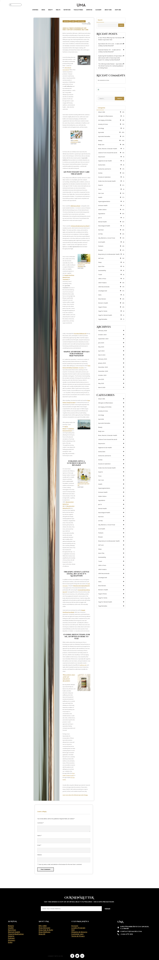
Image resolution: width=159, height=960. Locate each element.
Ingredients (101, 213)
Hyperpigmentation (104, 201)
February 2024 (102, 359)
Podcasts (100, 246)
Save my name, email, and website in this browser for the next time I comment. (60, 864)
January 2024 (102, 363)
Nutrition (67, 10)
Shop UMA (118, 10)
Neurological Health (104, 226)
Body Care (101, 144)
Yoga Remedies (102, 319)
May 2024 (101, 347)
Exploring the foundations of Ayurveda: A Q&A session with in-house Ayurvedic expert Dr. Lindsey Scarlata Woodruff (110, 58)
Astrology (101, 128)
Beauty (50, 10)
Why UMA (43, 926)
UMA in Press (102, 278)
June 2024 (101, 343)
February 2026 (102, 330)
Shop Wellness (44, 932)
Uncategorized (102, 291)
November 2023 (103, 371)
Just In (100, 217)
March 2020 (101, 387)
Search (100, 20)
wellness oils (83, 665)
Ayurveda (35, 10)
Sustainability (102, 270)
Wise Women (102, 299)
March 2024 (101, 355)
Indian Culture (102, 209)
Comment (40, 823)
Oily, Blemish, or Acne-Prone (106, 238)
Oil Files (100, 234)
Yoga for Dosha (102, 311)
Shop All (42, 934)
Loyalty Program (78, 928)
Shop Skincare (44, 928)
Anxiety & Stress (103, 124)
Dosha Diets (101, 165)
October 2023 (102, 375)
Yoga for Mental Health (105, 315)
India (43, 10)
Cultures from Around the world (107, 152)
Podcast (11, 938)
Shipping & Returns (79, 932)
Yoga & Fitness (78, 10)
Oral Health (101, 242)
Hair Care (101, 193)
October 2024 (102, 334)
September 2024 (103, 338)
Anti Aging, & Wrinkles (104, 120)
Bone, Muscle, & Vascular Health (107, 148)
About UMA (108, 10)
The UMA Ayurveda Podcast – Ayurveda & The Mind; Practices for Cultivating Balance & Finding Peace (110, 66)
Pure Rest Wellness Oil (80, 333)
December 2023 (103, 367)
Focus (99, 189)
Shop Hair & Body (46, 930)
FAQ (73, 930)
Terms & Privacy (78, 936)
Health (58, 10)
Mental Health (102, 222)
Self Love (101, 258)
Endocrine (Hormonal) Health (107, 181)
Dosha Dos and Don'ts (104, 169)
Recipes (100, 250)
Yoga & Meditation (16, 934)
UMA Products (80, 21)
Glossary (98, 10)
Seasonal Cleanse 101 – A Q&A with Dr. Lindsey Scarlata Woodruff (109, 51)
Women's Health (103, 303)
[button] (55, 956)
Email (39, 845)
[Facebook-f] (72, 956)
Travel (100, 274)
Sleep (100, 262)
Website (39, 855)
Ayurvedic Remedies (104, 136)
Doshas (100, 173)
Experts (100, 185)
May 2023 (101, 383)
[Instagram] (82, 956)
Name (39, 835)
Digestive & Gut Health (105, 161)
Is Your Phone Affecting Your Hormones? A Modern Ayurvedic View (110, 38)
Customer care (77, 934)
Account (74, 926)
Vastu (99, 295)
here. (86, 795)
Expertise (89, 10)
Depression (101, 157)
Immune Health (102, 205)
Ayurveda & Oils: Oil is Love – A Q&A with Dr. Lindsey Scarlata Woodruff (111, 45)
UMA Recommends (103, 287)
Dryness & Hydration (104, 177)
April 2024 (101, 351)
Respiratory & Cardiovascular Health (109, 254)
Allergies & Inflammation (105, 116)
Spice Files (101, 266)
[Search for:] (106, 98)
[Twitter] (77, 956)
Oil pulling (81, 367)
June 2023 (101, 379)
